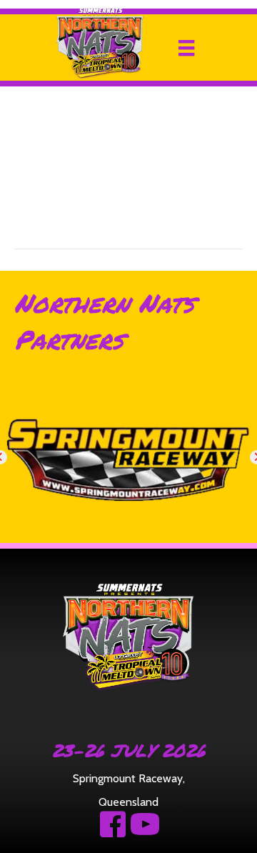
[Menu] (186, 48)
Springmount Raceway (128, 778)
